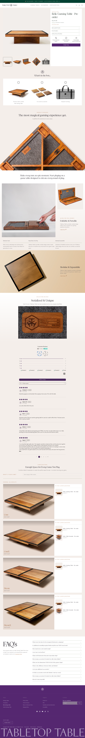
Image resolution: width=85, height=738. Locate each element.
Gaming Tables (6, 700)
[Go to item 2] (32, 374)
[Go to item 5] (57, 374)
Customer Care (18, 654)
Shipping (53, 22)
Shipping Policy (26, 707)
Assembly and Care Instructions (49, 704)
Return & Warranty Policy (28, 704)
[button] (76, 5)
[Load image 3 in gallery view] (26, 61)
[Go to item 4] (48, 374)
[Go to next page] (48, 457)
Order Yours (62, 275)
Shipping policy (39, 726)
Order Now (66, 45)
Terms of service (26, 702)
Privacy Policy (25, 700)
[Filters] (20, 383)
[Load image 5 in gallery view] (45, 61)
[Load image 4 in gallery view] (36, 61)
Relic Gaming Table (6, 704)
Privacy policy (26, 726)
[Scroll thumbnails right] (64, 374)
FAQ (43, 702)
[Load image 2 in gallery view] (17, 61)
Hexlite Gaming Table (7, 707)
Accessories (5, 702)
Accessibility (45, 707)
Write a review (42, 379)
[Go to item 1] (23, 374)
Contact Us (45, 700)
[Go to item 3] (40, 374)
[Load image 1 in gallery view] (7, 61)
